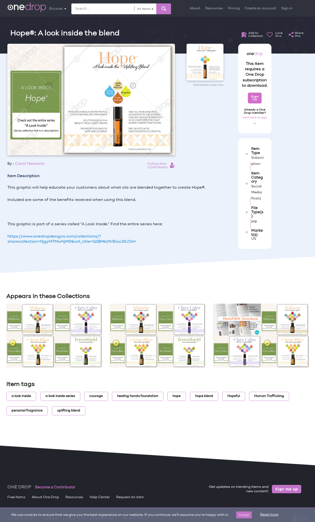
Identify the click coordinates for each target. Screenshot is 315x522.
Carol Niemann (30, 164)
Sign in (287, 8)
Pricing (234, 8)
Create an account (260, 8)
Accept (244, 515)
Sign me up (286, 489)
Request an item (130, 497)
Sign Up (255, 98)
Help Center (100, 497)
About (195, 8)
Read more (269, 514)
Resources (214, 8)
